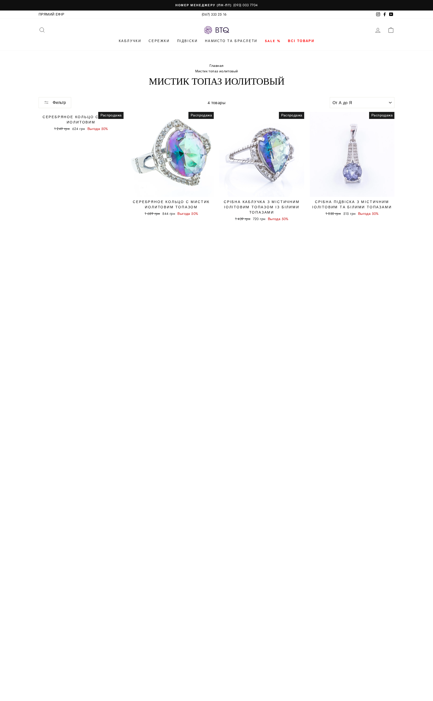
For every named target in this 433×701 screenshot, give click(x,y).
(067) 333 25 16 (214, 14)
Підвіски (187, 41)
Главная (216, 65)
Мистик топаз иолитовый (216, 71)
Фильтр (58, 102)
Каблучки (130, 41)
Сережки (159, 41)
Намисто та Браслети (231, 41)
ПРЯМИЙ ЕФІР (51, 14)
